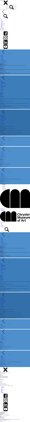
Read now (1, 135)
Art (1, 54)
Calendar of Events (3, 85)
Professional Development (3, 301)
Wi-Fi (1, 390)
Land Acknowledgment (3, 83)
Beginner (2, 155)
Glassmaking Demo (2, 387)
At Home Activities (3, 299)
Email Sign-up (2, 27)
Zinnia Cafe (2, 279)
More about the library (2, 70)
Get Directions (1, 94)
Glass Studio (2, 21)
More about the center (2, 74)
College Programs (2, 302)
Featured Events (2, 123)
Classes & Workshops (3, 154)
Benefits (2, 174)
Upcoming (2, 56)
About (1, 388)
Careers (2, 25)
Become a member (3, 30)
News (1, 24)
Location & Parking (3, 82)
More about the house (2, 248)
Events (1, 84)
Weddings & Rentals (3, 143)
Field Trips (2, 90)
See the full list (1, 421)
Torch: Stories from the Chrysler (4, 243)
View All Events (1, 375)
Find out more (1, 164)
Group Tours (2, 272)
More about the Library (9, 106)
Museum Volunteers (3, 124)
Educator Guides (2, 303)
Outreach (2, 86)
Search (1, 59)
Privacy (2, 26)
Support (2, 355)
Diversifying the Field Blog (3, 244)
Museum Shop (3, 96)
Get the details (11, 101)
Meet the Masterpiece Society (2, 181)
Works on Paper (2, 242)
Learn (1, 114)
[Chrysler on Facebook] (5, 35)
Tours (1, 271)
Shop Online (2, 87)
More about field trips (11, 126)
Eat (1, 91)
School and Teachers (3, 300)
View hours (2, 209)
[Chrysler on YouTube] (5, 48)
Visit (1, 19)
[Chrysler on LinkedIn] (5, 406)
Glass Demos (2, 153)
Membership (2, 173)
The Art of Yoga (2, 386)
